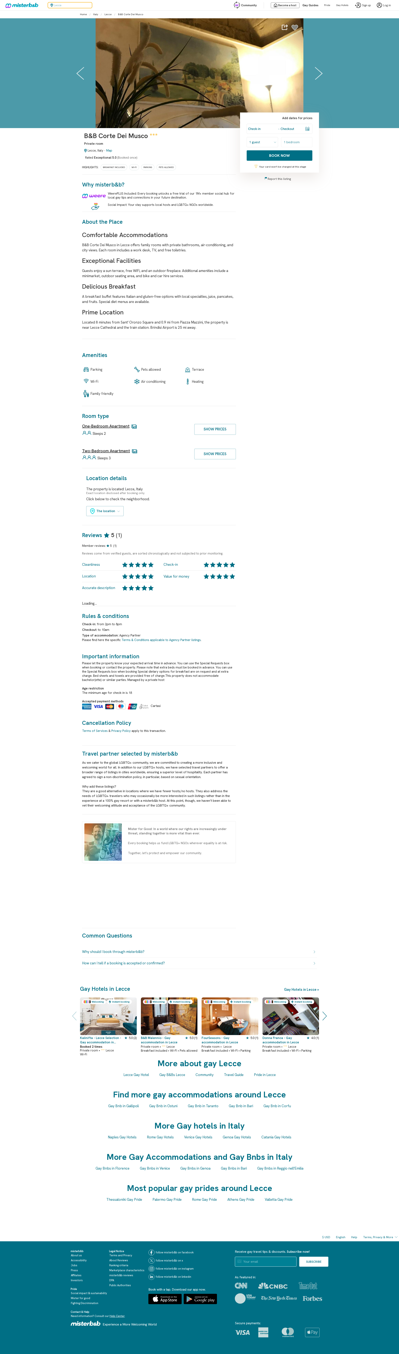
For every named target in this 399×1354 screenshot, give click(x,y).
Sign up (366, 5)
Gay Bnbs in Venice (155, 1168)
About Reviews (118, 1260)
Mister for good (80, 1298)
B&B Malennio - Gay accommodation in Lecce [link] (159, 1040)
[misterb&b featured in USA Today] (245, 1298)
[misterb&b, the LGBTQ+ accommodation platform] (20, 5)
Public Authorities (120, 1285)
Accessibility (79, 1260)
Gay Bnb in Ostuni (163, 1106)
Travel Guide (234, 1074)
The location (105, 511)
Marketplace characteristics (126, 1270)
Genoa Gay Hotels (237, 1137)
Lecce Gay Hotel (136, 1074)
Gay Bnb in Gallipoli (123, 1106)
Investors (77, 1280)
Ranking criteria (118, 1265)
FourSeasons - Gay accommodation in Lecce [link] (220, 1040)
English (340, 1237)
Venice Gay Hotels (198, 1137)
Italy (95, 14)
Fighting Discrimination (84, 1303)
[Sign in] (294, 30)
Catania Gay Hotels (276, 1137)
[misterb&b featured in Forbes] (312, 1298)
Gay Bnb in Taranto (203, 1106)
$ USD (326, 1237)
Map (109, 150)
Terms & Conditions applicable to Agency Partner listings (161, 640)
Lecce (108, 14)
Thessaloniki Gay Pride (124, 1199)
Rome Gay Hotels (160, 1137)
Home (83, 14)
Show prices (215, 429)
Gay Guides (310, 5)
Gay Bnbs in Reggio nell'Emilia (280, 1168)
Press (74, 1270)
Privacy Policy (121, 731)
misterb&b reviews (121, 1275)
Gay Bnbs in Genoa (195, 1168)
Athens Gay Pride (240, 1199)
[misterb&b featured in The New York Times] (279, 1298)
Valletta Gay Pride (279, 1199)
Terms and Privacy (120, 1255)
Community (249, 5)
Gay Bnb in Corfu (277, 1106)
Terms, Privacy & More (378, 1237)
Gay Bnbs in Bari (234, 1168)
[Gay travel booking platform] (86, 1323)
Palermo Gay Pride (167, 1199)
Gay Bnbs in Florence (112, 1168)
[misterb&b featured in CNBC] (273, 1286)
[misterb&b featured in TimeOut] (308, 1285)
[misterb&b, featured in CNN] (241, 1286)
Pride (327, 5)
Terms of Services (95, 731)
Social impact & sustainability (89, 1293)
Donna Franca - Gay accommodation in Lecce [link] (280, 1040)
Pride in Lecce (265, 1074)
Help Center (117, 1316)
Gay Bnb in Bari (241, 1106)
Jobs (74, 1265)
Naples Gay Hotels (122, 1137)
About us (76, 1255)
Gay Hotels (342, 5)
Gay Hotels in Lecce (300, 989)
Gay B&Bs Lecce (172, 1074)
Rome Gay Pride (204, 1199)
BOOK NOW (279, 155)
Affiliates (76, 1275)
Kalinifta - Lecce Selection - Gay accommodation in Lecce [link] (100, 1040)
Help (354, 1237)
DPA (111, 1280)
